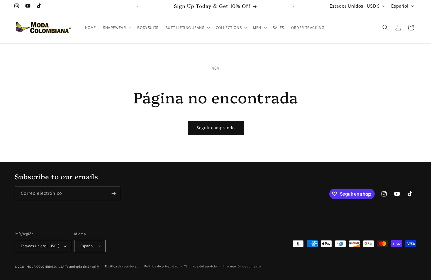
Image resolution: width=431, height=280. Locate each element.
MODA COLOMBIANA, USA (46, 266)
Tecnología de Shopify (82, 266)
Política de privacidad (161, 266)
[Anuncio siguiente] (293, 5)
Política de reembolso (122, 266)
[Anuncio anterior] (137, 5)
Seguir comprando (215, 127)
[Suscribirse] (113, 193)
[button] (116, 27)
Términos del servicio (200, 266)
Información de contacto (242, 266)
